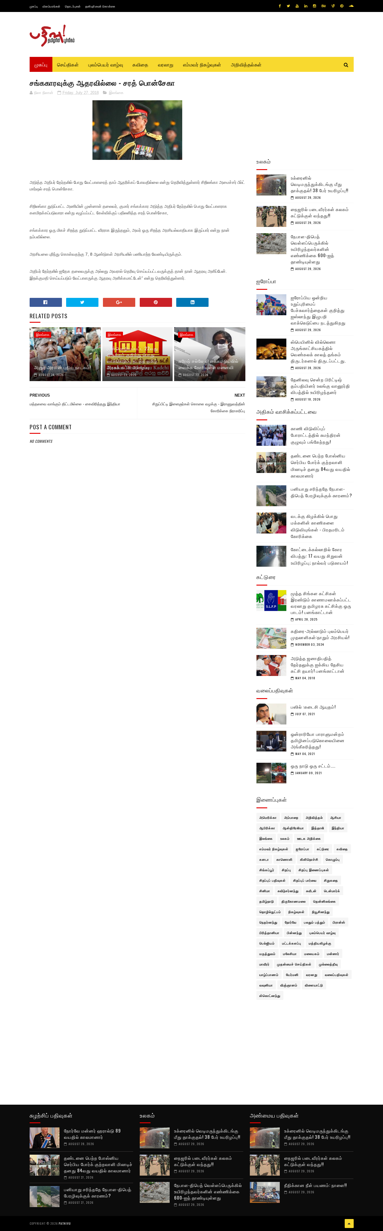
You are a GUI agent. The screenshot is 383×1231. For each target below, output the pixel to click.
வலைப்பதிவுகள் (337, 974)
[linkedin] (305, 6)
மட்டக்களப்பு (291, 943)
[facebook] (280, 6)
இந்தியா (338, 827)
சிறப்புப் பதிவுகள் (272, 880)
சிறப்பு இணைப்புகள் (314, 869)
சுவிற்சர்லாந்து (288, 890)
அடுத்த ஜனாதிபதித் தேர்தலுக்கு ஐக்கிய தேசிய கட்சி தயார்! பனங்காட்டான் (318, 664)
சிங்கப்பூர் (266, 869)
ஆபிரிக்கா (267, 827)
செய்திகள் (68, 64)
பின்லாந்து (294, 932)
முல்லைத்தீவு (328, 964)
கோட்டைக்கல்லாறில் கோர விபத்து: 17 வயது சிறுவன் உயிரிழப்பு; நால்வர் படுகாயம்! (319, 556)
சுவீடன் (311, 890)
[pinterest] (341, 6)
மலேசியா (290, 953)
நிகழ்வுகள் (296, 911)
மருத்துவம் (267, 953)
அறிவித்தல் (314, 817)
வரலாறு (166, 64)
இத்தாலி (317, 827)
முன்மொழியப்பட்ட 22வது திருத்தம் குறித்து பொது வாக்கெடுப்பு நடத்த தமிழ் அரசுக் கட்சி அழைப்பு (132, 357)
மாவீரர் (264, 964)
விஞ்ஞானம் (288, 985)
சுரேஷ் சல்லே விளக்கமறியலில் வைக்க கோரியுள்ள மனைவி (208, 363)
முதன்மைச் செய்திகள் (294, 964)
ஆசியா (335, 817)
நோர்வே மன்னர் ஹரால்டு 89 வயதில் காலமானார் (92, 1133)
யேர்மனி (292, 974)
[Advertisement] (138, 589)
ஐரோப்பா (302, 848)
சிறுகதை (331, 880)
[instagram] (314, 6)
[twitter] (288, 6)
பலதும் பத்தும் (314, 922)
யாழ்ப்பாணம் (269, 974)
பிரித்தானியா (269, 932)
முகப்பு (34, 6)
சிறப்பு (286, 869)
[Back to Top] (349, 1223)
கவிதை (140, 64)
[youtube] (297, 6)
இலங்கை (116, 92)
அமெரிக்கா (268, 817)
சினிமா (264, 890)
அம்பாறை (291, 817)
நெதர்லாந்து (268, 922)
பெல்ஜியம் (267, 943)
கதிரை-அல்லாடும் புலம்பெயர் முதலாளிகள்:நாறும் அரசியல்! (320, 633)
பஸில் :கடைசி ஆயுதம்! (313, 706)
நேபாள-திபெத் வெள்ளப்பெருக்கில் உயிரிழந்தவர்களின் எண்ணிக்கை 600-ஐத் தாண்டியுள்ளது (312, 249)
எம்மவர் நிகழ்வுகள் (202, 64)
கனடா (264, 859)
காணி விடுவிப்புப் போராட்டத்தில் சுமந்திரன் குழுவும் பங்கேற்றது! (316, 435)
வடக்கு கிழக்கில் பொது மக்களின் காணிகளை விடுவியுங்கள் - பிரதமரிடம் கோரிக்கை (318, 526)
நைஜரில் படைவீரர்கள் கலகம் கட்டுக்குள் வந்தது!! (320, 212)
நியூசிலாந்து (321, 911)
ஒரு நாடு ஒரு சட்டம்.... (313, 765)
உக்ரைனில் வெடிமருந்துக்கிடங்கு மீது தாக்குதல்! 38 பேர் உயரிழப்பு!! (319, 183)
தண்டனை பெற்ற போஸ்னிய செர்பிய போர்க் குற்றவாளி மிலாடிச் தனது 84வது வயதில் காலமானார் (320, 465)
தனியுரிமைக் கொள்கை (100, 6)
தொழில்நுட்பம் (270, 911)
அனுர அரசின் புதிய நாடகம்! (62, 367)
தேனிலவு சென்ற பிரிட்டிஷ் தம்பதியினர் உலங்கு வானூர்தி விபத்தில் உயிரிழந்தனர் (320, 385)
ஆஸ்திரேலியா (293, 827)
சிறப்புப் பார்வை (305, 880)
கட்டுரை (323, 848)
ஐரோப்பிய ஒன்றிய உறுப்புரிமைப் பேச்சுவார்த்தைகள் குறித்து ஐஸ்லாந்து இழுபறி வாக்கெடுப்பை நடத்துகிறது (318, 310)
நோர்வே (291, 922)
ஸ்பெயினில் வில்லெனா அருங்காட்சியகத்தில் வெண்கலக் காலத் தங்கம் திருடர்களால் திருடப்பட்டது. (318, 351)
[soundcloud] (351, 6)
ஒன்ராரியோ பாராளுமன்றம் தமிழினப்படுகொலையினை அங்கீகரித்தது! (318, 740)
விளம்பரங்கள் (51, 6)
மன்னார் (333, 953)
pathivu (65, 1223)
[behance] (324, 6)
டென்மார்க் (332, 890)
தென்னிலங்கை (324, 901)
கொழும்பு (333, 859)
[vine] (333, 6)
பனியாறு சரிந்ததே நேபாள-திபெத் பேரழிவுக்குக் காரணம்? (321, 492)
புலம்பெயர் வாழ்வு (105, 64)
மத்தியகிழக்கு (320, 943)
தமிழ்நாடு (266, 901)
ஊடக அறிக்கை (309, 838)
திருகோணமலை (294, 901)
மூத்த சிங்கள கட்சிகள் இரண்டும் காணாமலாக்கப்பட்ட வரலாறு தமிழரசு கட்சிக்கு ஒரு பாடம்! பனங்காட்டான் (321, 602)
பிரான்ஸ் (339, 922)
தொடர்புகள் (73, 6)
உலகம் (285, 838)
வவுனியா (266, 985)
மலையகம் (312, 953)
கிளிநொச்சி (309, 859)
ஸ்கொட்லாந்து (269, 995)
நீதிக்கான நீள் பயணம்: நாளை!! (315, 1185)
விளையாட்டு (314, 985)
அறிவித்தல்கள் (246, 64)
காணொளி (284, 859)
